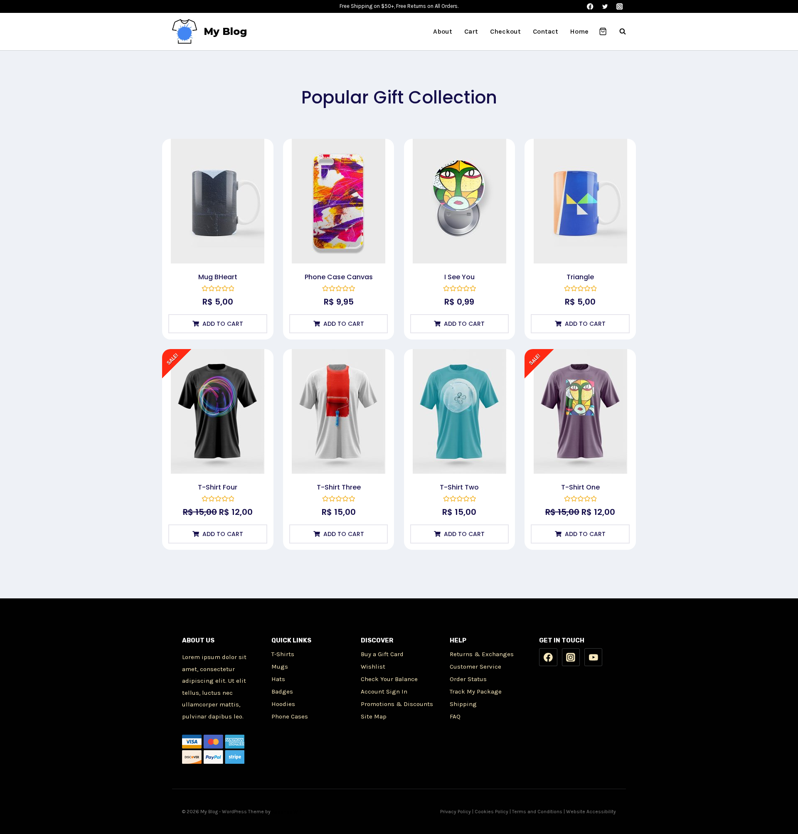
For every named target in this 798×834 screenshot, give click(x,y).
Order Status (468, 679)
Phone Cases (289, 716)
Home (579, 31)
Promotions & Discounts (397, 704)
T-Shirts (282, 654)
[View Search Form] (618, 31)
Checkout (505, 31)
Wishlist (373, 666)
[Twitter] (604, 6)
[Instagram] (619, 6)
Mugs (279, 666)
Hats (278, 679)
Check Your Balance (389, 679)
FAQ (455, 716)
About (442, 31)
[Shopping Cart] (603, 31)
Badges (282, 691)
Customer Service (475, 666)
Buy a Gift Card (382, 654)
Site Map (374, 716)
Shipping (463, 704)
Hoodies (283, 704)
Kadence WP (286, 811)
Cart (471, 31)
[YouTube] (593, 657)
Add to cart (222, 324)
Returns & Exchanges (482, 654)
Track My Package (476, 691)
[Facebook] (590, 6)
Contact (545, 31)
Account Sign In (384, 691)
